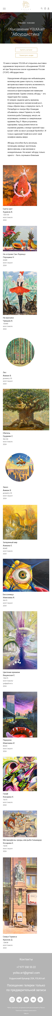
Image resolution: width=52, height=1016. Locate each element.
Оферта (26, 1013)
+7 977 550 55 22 (26, 967)
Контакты (26, 959)
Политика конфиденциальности (26, 1010)
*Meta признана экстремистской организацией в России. (26, 1007)
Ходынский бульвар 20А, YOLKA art (27, 978)
